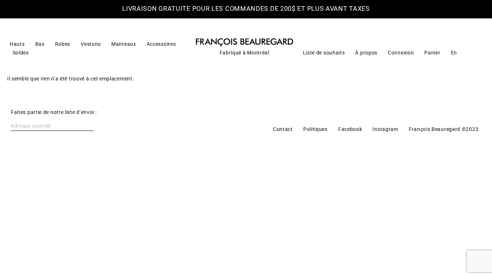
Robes (63, 44)
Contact (283, 129)
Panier (432, 53)
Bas (40, 44)
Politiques (315, 129)
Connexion (401, 53)
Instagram (385, 129)
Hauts (17, 44)
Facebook (350, 129)
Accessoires (161, 44)
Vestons (91, 44)
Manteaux (123, 44)
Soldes (21, 53)
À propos (366, 53)
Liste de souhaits (324, 53)
